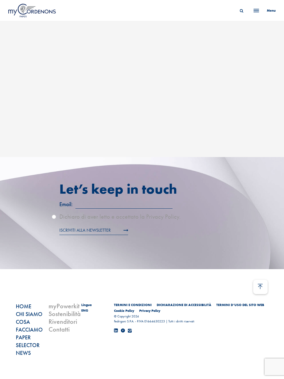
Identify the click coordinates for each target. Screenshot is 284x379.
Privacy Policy (149, 311)
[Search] (241, 10)
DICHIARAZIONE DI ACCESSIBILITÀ (184, 305)
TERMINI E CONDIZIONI (133, 305)
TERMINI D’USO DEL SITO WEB (240, 305)
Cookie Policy (124, 311)
